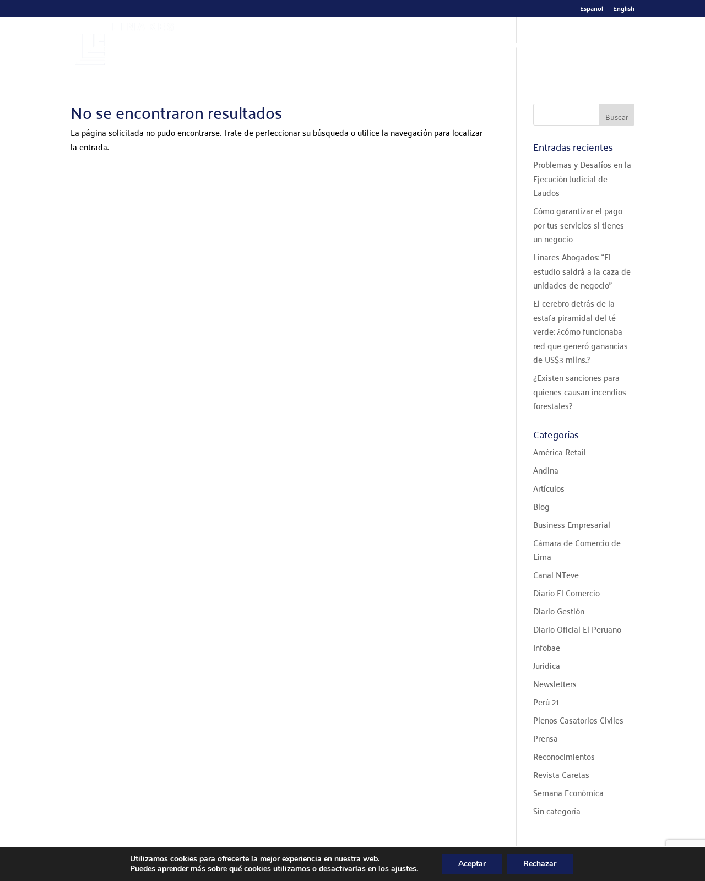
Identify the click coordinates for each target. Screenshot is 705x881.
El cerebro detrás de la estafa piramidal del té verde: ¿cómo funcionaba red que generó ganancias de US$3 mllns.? (580, 331)
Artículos (549, 488)
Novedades (508, 46)
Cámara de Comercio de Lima (577, 549)
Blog (541, 506)
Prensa (545, 738)
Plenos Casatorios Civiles (578, 719)
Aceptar (472, 863)
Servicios (386, 46)
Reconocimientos (564, 756)
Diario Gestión (558, 610)
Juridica (546, 665)
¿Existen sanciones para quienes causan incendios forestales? (579, 391)
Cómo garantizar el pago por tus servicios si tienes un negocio (578, 224)
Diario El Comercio (566, 592)
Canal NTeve (556, 574)
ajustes (403, 869)
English (623, 9)
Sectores (451, 46)
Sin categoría (557, 810)
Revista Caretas (561, 774)
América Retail (559, 451)
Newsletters (555, 683)
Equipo (337, 46)
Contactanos (585, 46)
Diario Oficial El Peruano (577, 629)
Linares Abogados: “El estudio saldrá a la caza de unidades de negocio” (582, 270)
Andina (545, 469)
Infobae (546, 647)
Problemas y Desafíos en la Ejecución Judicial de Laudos (582, 178)
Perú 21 (546, 701)
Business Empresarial (571, 524)
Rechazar (539, 863)
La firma (290, 46)
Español (591, 9)
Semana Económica (568, 792)
